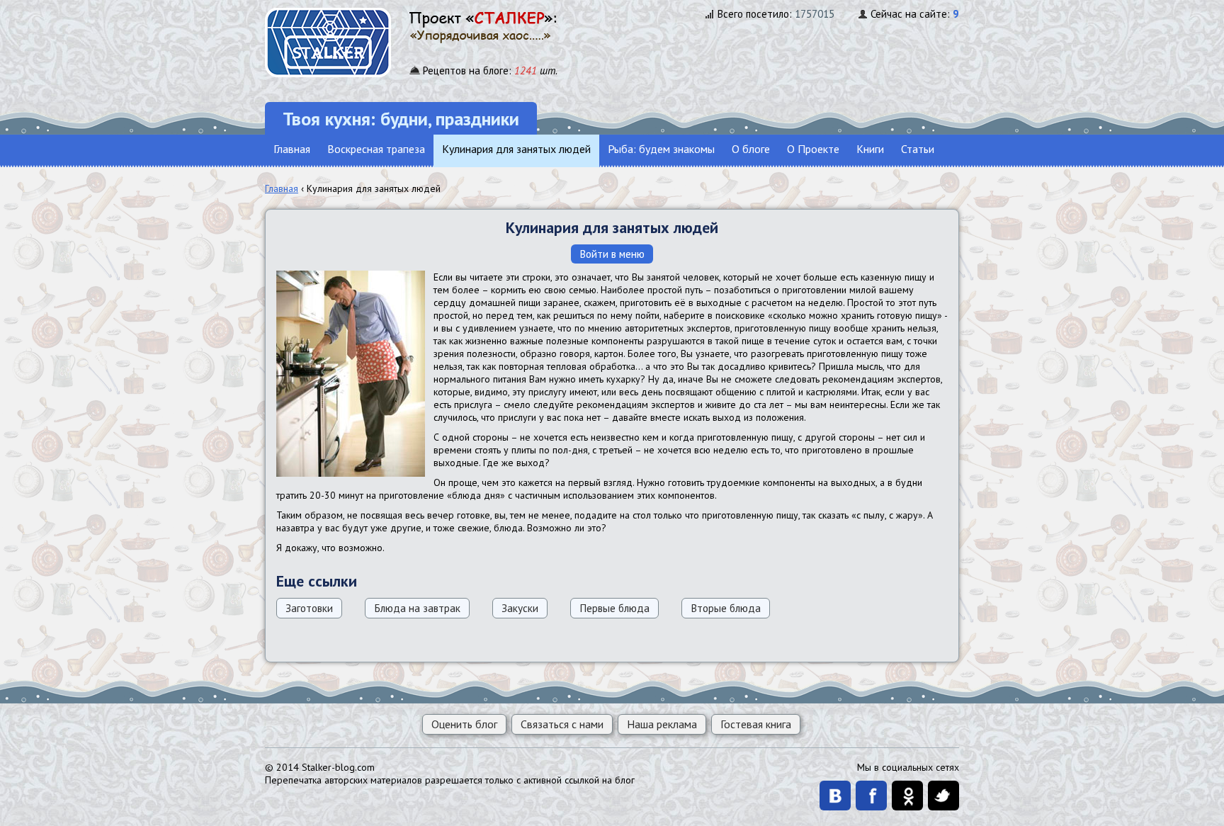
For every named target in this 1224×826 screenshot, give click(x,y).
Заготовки (309, 608)
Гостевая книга (755, 724)
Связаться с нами (562, 724)
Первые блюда (614, 608)
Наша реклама (662, 724)
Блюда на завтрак (417, 608)
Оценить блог (464, 724)
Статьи (917, 149)
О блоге (751, 149)
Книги (870, 149)
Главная (291, 149)
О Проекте (813, 149)
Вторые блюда (726, 608)
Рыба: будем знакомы (661, 149)
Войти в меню (612, 254)
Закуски (520, 608)
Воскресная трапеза (376, 149)
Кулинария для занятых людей (516, 149)
